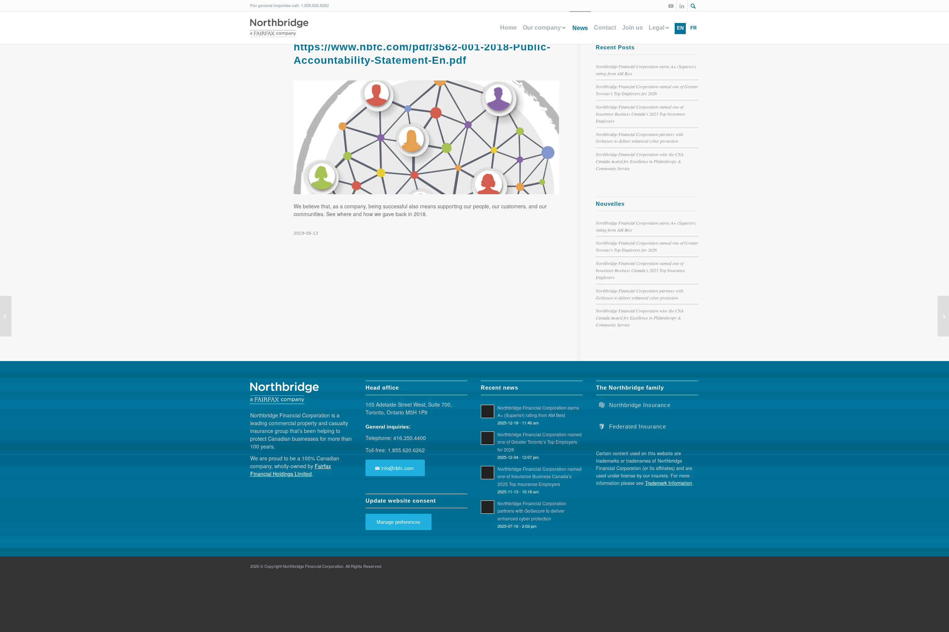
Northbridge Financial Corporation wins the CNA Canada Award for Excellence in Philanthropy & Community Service (640, 161)
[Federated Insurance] (601, 425)
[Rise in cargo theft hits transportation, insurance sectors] (5, 316)
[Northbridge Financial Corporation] (279, 27)
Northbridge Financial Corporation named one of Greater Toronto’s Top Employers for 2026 (539, 441)
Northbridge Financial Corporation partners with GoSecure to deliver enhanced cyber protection (531, 510)
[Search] (693, 6)
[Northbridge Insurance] (601, 404)
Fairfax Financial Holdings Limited (290, 469)
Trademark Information (668, 483)
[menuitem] (693, 5)
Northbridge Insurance (640, 405)
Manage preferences (398, 522)
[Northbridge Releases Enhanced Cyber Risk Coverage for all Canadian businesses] (943, 316)
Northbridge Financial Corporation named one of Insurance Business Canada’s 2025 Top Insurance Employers (640, 114)
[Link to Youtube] (670, 5)
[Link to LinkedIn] (682, 5)
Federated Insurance (637, 427)
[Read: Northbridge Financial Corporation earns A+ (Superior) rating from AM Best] (487, 411)
